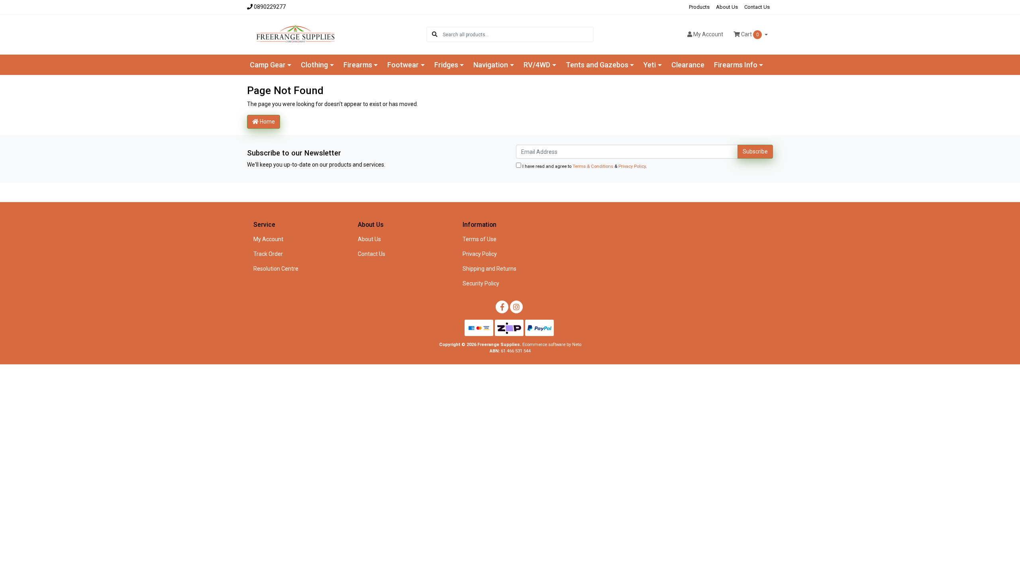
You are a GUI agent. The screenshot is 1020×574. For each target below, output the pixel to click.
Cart (749, 34)
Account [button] (708, 34)
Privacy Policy (631, 166)
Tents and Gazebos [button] (597, 65)
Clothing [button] (314, 65)
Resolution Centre (275, 268)
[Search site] (435, 34)
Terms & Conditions (593, 166)
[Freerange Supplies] (295, 34)
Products (699, 7)
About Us (727, 7)
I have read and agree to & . (584, 166)
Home (267, 121)
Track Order (268, 254)
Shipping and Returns (489, 268)
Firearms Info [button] (735, 65)
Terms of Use (479, 239)
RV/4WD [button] (537, 65)
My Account (268, 239)
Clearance (687, 65)
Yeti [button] (649, 65)
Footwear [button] (403, 65)
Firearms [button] (357, 65)
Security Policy (481, 283)
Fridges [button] (446, 65)
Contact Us (757, 7)
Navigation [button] (490, 65)
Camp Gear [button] (268, 65)
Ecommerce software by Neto (551, 344)
